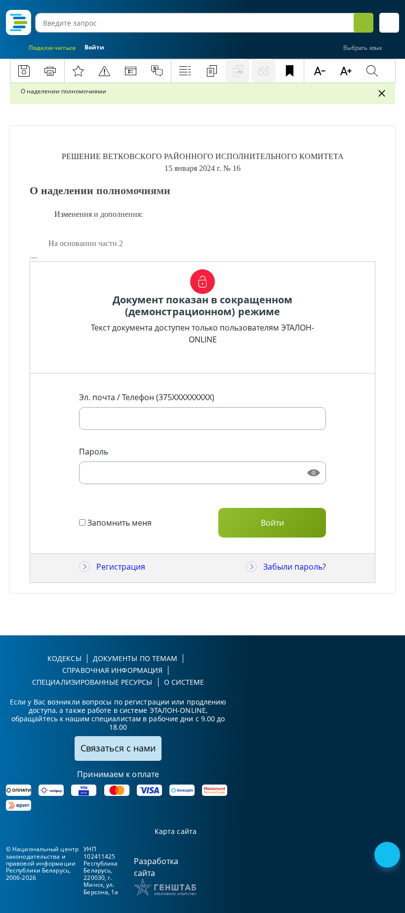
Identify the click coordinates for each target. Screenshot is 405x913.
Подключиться (52, 47)
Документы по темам (135, 658)
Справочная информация (112, 670)
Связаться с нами (118, 748)
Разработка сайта (156, 867)
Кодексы (64, 658)
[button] (389, 23)
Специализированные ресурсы (92, 682)
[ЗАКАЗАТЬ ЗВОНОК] (388, 856)
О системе (184, 682)
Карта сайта (176, 832)
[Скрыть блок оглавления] (381, 93)
